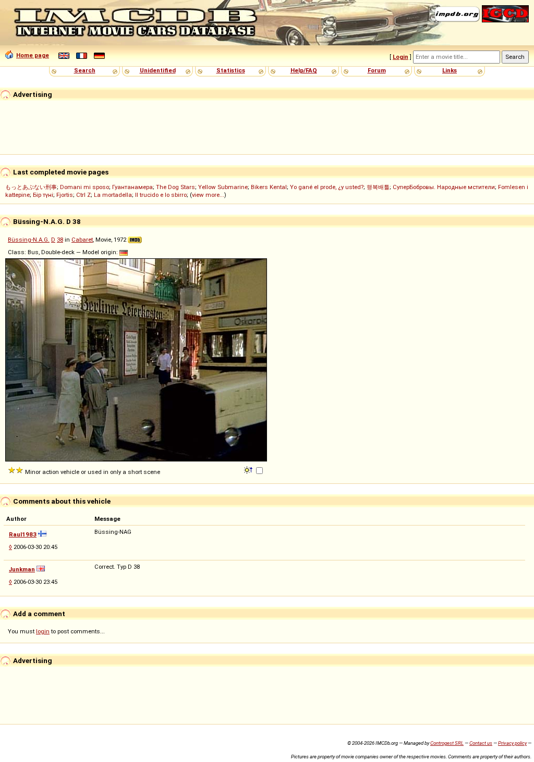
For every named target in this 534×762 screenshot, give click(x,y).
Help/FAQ (303, 70)
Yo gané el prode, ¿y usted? (326, 187)
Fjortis (64, 194)
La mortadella (113, 194)
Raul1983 (23, 534)
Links (449, 70)
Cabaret (82, 239)
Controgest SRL (447, 743)
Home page (32, 55)
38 (60, 239)
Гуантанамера (132, 187)
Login (400, 56)
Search (84, 70)
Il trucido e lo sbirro (161, 194)
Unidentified (158, 70)
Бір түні (43, 194)
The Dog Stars (175, 187)
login (43, 631)
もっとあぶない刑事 (31, 187)
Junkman (22, 569)
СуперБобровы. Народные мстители (444, 187)
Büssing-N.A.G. (29, 239)
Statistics (230, 70)
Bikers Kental (269, 187)
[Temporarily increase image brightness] (249, 469)
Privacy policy (512, 743)
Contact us (480, 743)
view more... (208, 194)
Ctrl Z (83, 194)
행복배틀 (378, 187)
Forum (377, 70)
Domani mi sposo (84, 187)
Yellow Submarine (223, 187)
